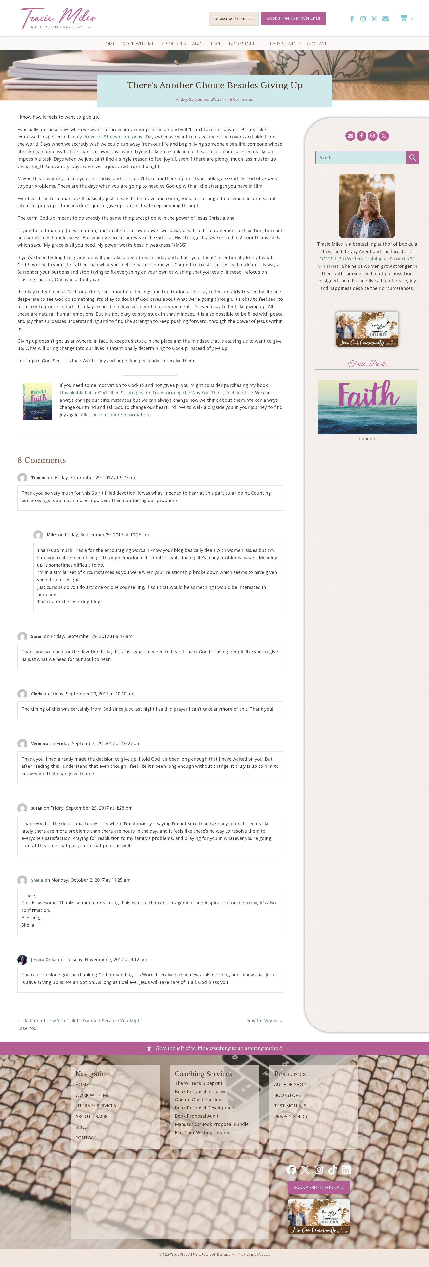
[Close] (367, 624)
